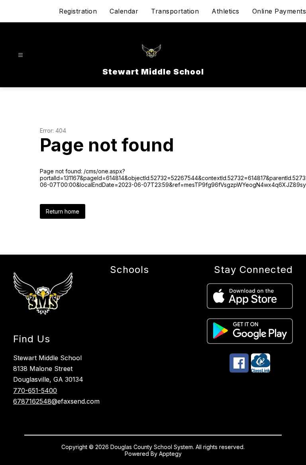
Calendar (124, 11)
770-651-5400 (35, 390)
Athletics (225, 11)
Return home (62, 211)
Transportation (175, 11)
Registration (78, 11)
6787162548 (32, 401)
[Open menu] (20, 55)
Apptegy (170, 453)
